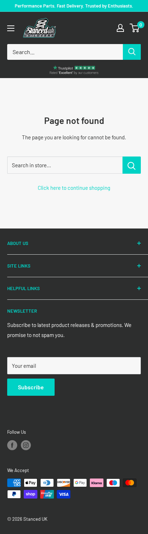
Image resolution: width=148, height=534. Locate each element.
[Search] (132, 52)
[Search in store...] (131, 165)
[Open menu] (10, 28)
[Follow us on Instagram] (26, 445)
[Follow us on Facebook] (12, 445)
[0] (134, 28)
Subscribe (31, 387)
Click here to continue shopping (74, 187)
